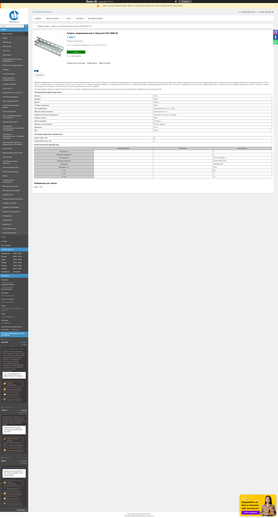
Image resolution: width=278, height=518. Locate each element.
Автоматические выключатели (8, 181)
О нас (3, 237)
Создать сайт (102, 1)
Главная (38, 18)
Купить (76, 52)
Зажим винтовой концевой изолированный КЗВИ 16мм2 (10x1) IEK (13, 429)
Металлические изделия (11, 190)
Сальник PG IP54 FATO (10, 122)
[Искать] (26, 26)
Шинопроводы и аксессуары (13, 153)
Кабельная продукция (10, 172)
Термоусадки (7, 220)
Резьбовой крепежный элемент (11, 106)
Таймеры (6, 69)
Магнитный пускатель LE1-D (12, 93)
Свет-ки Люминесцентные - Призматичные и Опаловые (12, 143)
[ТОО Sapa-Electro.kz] (14, 15)
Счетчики (6, 51)
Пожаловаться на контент (146, 516)
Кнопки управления (10, 233)
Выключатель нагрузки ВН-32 (13, 65)
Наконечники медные (10, 97)
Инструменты (7, 216)
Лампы (5, 38)
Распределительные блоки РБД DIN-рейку (12, 60)
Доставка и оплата (95, 18)
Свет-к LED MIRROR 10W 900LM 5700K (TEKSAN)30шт (13, 375)
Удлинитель (7, 55)
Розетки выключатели (10, 167)
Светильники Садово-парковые (10, 162)
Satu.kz (148, 514)
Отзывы (4, 241)
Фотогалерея (6, 245)
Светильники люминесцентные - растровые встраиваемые (13, 128)
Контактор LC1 (8, 88)
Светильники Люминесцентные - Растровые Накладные (13, 136)
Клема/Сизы (7, 224)
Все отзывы (21, 510)
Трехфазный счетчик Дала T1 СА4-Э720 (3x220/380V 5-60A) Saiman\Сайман (13, 473)
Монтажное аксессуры (10, 186)
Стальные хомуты (9, 74)
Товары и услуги (6, 34)
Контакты (80, 18)
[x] (37, 71)
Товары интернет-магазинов (13, 199)
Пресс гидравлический (10, 101)
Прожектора (7, 46)
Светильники (7, 148)
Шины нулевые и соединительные (9, 79)
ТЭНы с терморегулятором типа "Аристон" (12, 117)
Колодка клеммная (9, 84)
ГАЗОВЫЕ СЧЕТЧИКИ (9, 203)
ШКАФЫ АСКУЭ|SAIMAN (11, 207)
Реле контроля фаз (9, 111)
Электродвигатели (9, 228)
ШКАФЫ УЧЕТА (8, 195)
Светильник (7, 42)
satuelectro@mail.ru (8, 317)
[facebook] (35, 71)
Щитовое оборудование (11, 212)
